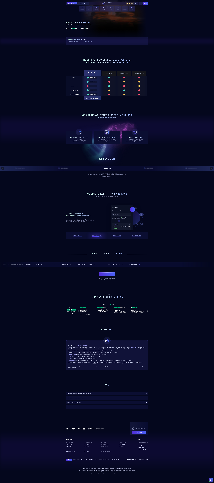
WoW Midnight (69, 442)
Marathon (103, 449)
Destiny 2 (103, 442)
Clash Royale (87, 446)
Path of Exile (69, 444)
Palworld (121, 449)
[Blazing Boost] (107, 3)
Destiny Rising (122, 442)
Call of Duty (68, 446)
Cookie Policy (141, 445)
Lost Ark (68, 449)
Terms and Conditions (143, 442)
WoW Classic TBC (88, 442)
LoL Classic (86, 451)
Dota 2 (85, 449)
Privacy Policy (141, 447)
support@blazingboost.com (105, 459)
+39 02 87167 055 (116, 459)
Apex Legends (87, 444)
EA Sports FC (122, 446)
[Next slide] (211, 168)
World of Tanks (122, 444)
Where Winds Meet (70, 451)
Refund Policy (141, 444)
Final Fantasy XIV (105, 444)
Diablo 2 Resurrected (106, 451)
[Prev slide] (2, 168)
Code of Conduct (142, 449)
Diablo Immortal (105, 446)
